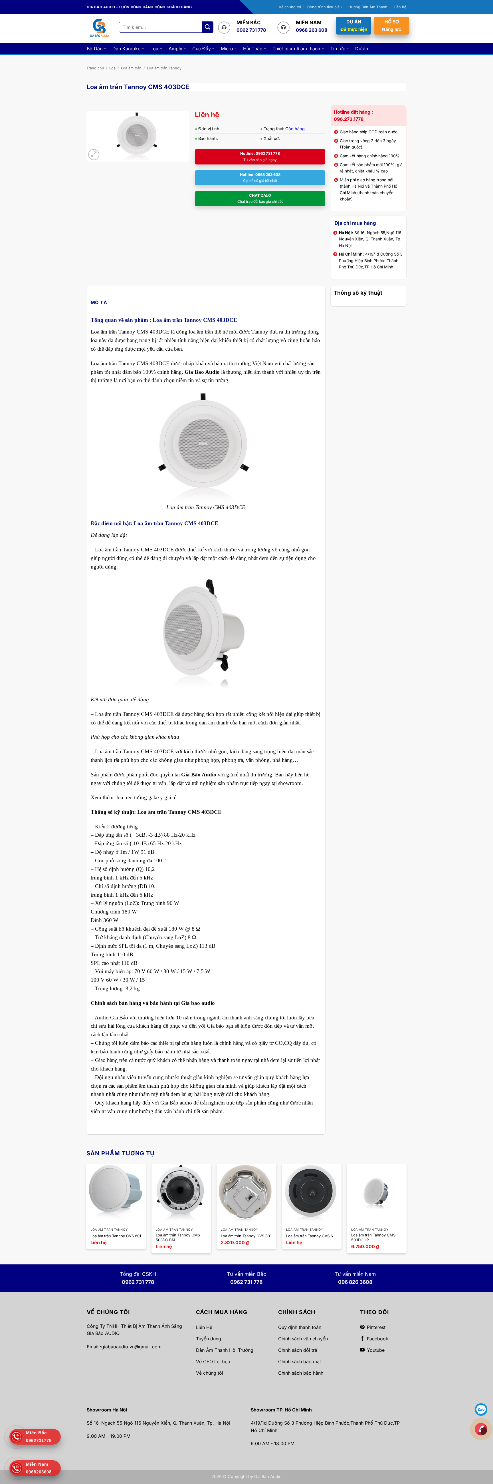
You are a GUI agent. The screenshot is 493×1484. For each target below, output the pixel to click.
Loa (154, 48)
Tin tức (337, 48)
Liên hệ (400, 7)
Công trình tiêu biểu (324, 7)
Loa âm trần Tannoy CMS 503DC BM (178, 1237)
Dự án (361, 48)
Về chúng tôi (290, 7)
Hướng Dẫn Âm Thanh (367, 7)
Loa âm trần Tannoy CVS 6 (309, 1236)
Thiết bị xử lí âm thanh (296, 48)
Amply (175, 48)
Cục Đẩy (201, 48)
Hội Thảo (252, 48)
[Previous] (86, 1210)
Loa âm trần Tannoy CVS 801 (115, 1236)
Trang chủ (95, 68)
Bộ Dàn (94, 48)
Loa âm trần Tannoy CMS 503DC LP (373, 1237)
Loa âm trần (131, 68)
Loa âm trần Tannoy (164, 68)
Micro (227, 48)
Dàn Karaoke (126, 48)
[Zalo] (481, 1409)
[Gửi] (207, 27)
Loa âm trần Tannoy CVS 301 (246, 1236)
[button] (93, 154)
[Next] (406, 1210)
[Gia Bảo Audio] (99, 28)
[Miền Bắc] (481, 1429)
